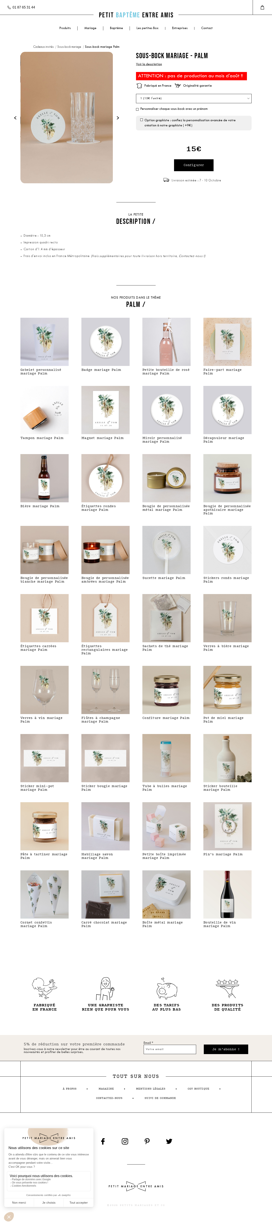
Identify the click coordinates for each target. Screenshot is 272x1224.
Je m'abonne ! (226, 1049)
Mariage (90, 28)
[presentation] (15, 117)
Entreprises (180, 28)
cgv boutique (198, 1088)
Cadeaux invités (43, 47)
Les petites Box (148, 28)
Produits (65, 28)
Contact (207, 28)
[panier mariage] (262, 7)
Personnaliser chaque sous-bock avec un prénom (174, 109)
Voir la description (149, 64)
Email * (148, 1043)
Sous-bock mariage (69, 47)
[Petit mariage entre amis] (136, 14)
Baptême (116, 28)
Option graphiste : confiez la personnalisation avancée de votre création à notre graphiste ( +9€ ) (190, 123)
